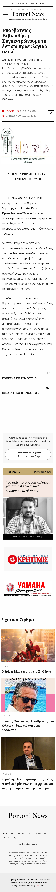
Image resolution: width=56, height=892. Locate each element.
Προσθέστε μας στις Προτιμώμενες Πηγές (25, 454)
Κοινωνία (10, 110)
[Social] (28, 827)
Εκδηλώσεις (8, 833)
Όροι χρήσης (9, 837)
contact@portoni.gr (28, 843)
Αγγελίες (20, 833)
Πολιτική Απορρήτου (37, 833)
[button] (5, 14)
